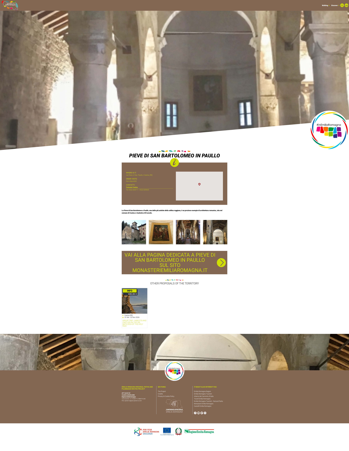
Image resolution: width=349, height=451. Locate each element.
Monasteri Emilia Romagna (203, 404)
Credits (160, 394)
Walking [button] (325, 5)
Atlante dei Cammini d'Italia (203, 396)
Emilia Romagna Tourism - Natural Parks (208, 401)
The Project (162, 391)
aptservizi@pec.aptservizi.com (133, 400)
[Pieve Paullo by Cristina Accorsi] (134, 232)
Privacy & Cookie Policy (166, 396)
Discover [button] (334, 5)
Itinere (134, 311)
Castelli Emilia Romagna (202, 406)
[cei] (174, 406)
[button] (342, 5)
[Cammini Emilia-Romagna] (9, 5)
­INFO (129, 290)
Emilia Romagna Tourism (203, 394)
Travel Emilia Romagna (202, 399)
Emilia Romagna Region (202, 391)
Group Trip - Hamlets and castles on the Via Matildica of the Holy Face (134, 323)
